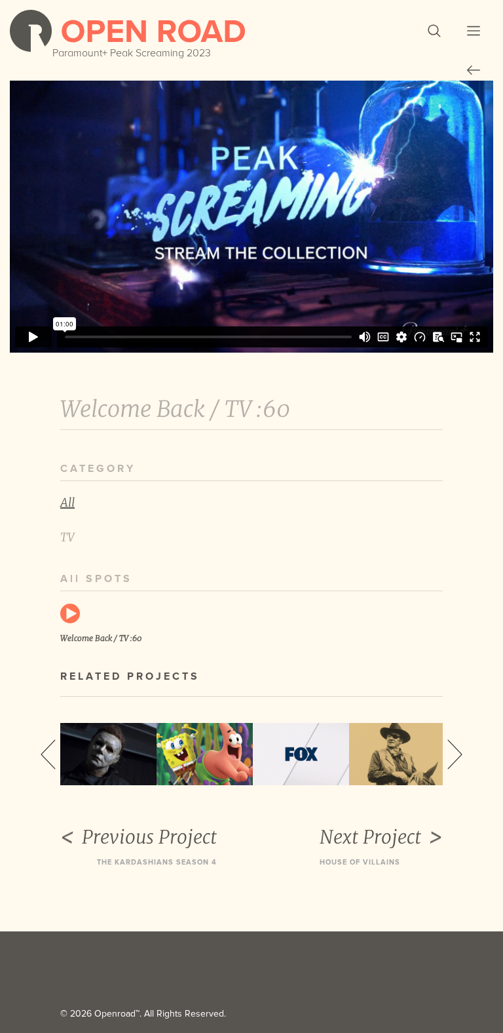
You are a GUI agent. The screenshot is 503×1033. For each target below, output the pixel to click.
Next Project (370, 837)
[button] (434, 30)
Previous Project (149, 837)
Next (454, 754)
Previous (48, 754)
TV (67, 537)
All (67, 502)
